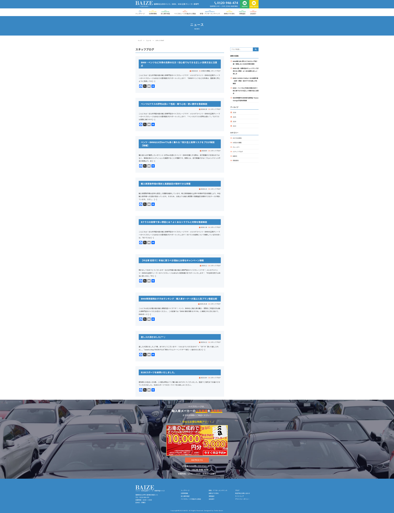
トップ (140, 40)
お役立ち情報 (205, 71)
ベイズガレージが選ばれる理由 (185, 13)
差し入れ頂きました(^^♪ (153, 336)
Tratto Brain (218, 510)
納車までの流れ (229, 13)
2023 (234, 126)
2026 (234, 112)
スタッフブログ (215, 71)
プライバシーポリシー (242, 499)
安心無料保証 (165, 13)
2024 (234, 121)
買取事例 (236, 160)
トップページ (140, 13)
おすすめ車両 (237, 138)
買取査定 (242, 13)
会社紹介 (253, 13)
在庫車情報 (153, 13)
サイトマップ (239, 496)
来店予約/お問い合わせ (242, 493)
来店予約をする (197, 460)
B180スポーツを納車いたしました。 (158, 372)
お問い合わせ (254, 6)
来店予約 (244, 6)
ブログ (237, 490)
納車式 (235, 156)
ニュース (148, 40)
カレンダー (236, 147)
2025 (234, 117)
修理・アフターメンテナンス (210, 13)
